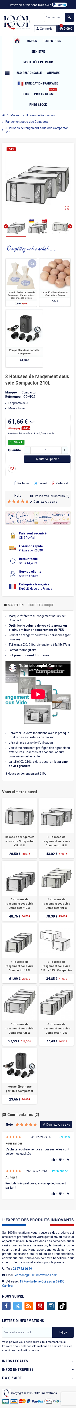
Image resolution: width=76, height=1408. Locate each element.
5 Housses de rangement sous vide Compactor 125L (56, 1028)
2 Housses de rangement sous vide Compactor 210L (56, 841)
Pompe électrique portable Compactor (19, 1088)
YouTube (40, 1306)
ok (65, 1332)
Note (17, 495)
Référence (13, 396)
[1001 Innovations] (16, 22)
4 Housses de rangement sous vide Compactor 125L (19, 966)
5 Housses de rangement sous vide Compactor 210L (19, 1028)
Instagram (51, 1306)
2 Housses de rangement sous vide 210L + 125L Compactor (56, 966)
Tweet (42, 483)
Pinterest (62, 483)
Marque (11, 392)
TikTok (62, 1306)
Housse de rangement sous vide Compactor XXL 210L (19, 841)
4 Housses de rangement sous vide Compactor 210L (56, 903)
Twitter (17, 1306)
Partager (23, 483)
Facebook (6, 1306)
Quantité (14, 450)
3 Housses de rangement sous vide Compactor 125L (19, 903)
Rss (28, 1306)
